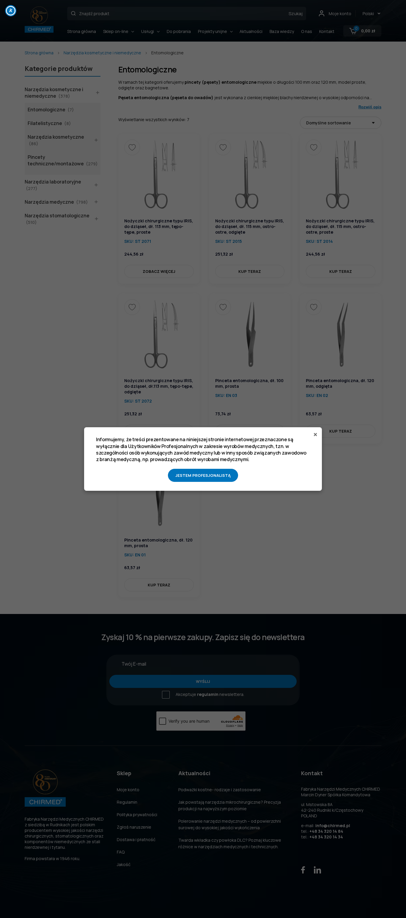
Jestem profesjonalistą (203, 475)
